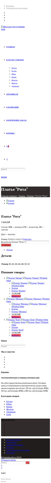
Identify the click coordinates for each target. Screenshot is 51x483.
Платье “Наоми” (19, 290)
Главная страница (9, 196)
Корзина (10, 447)
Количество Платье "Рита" (13, 242)
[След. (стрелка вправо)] (5, 481)
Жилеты (10, 409)
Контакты (10, 6)
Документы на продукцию (16, 8)
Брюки (9, 406)
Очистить (27, 239)
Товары (22, 196)
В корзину (6, 245)
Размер (4, 239)
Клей (8, 414)
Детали (9, 249)
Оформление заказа (15, 445)
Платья (30, 196)
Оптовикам (11, 442)
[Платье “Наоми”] (10, 200)
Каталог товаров (13, 439)
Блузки (9, 401)
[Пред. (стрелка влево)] (2, 481)
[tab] (28, 249)
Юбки (9, 404)
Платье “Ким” (18, 330)
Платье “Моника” (19, 311)
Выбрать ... (16, 296)
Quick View (19, 285)
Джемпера (10, 412)
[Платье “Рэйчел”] (10, 203)
